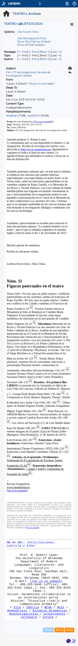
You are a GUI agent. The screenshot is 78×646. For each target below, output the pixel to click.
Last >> (55, 51)
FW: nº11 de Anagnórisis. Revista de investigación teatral (28, 74)
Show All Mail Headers (31, 45)
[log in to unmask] (41, 83)
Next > (44, 51)
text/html (34, 115)
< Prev (34, 51)
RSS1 (59, 630)
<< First (22, 51)
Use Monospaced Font (31, 38)
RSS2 (69, 630)
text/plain (12, 115)
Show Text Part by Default (33, 41)
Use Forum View (27, 31)
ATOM (48, 630)
